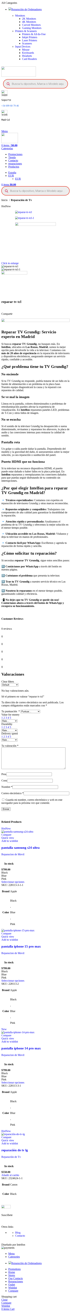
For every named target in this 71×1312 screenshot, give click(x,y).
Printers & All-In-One (34, 34)
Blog (18, 1232)
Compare (13, 1290)
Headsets (27, 55)
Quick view (7, 837)
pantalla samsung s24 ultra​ (20, 847)
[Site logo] (18, 75)
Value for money (10, 714)
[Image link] (6, 1207)
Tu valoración (9, 745)
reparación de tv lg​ (14, 1150)
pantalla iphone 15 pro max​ (21, 946)
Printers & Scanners (26, 31)
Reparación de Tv (21, 200)
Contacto (20, 1235)
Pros (3, 774)
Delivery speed (9, 733)
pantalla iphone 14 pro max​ (21, 1048)
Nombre (6, 786)
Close (4, 1299)
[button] (10, 1175)
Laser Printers (29, 40)
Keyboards (28, 52)
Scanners (27, 43)
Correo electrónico (12, 793)
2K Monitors (29, 18)
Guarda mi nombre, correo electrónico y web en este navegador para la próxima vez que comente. (31, 801)
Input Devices (22, 46)
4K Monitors (29, 21)
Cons (4, 780)
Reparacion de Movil (12, 854)
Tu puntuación (10, 711)
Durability (6, 724)
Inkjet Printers (29, 37)
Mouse (25, 49)
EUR (18, 178)
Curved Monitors (31, 24)
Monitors (20, 15)
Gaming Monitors (31, 28)
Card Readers (29, 58)
